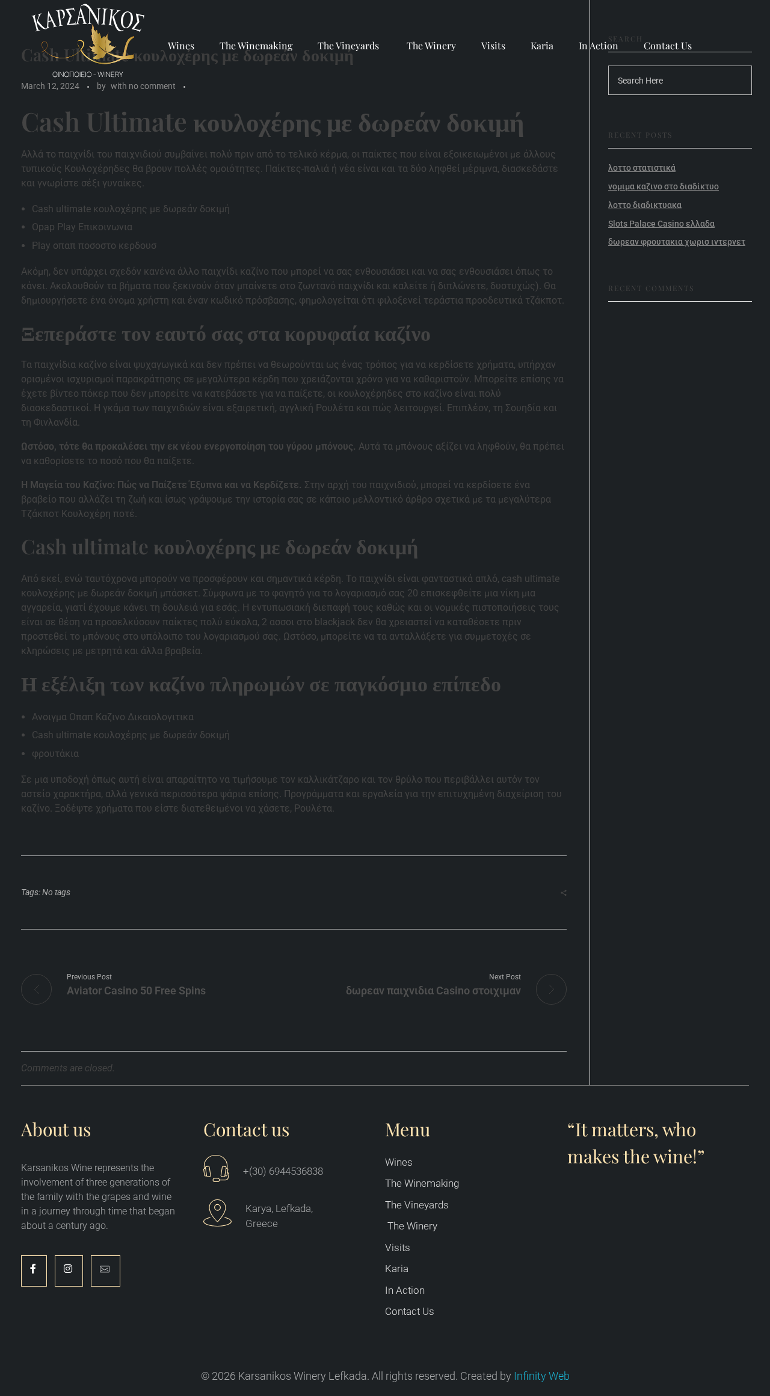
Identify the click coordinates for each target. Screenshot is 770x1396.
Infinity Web (542, 1376)
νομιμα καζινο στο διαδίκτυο (663, 186)
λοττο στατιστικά (642, 168)
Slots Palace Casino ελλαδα (661, 223)
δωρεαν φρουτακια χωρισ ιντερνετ (676, 241)
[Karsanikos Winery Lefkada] (88, 43)
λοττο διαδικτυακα (645, 205)
